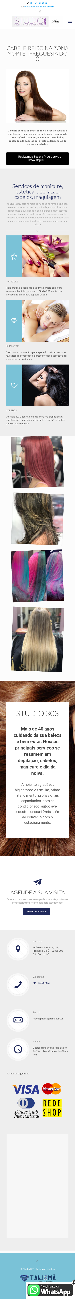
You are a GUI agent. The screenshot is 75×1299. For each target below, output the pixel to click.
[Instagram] (40, 11)
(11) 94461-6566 (38, 2)
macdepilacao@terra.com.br (39, 6)
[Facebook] (35, 11)
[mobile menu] (70, 21)
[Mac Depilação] (37, 21)
